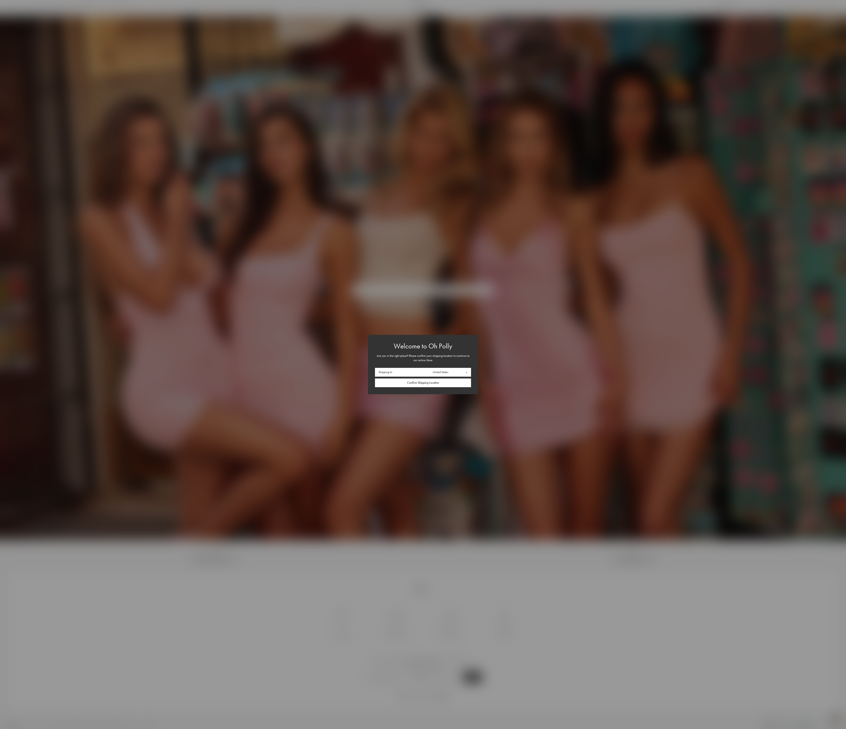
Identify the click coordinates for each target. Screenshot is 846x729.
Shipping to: (385, 372)
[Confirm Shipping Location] (423, 382)
